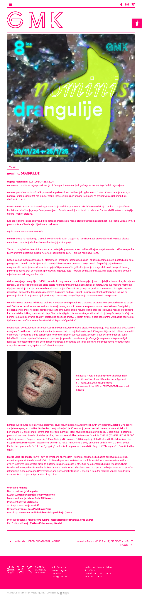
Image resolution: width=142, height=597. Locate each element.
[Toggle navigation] (10, 4)
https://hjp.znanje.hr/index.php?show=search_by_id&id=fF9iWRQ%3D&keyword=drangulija (102, 386)
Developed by (53, 593)
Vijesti (13, 167)
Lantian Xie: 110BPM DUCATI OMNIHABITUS (36, 541)
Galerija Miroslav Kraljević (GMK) (29, 593)
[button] (137, 23)
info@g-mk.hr (59, 576)
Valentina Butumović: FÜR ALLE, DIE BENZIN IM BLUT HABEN (105, 543)
